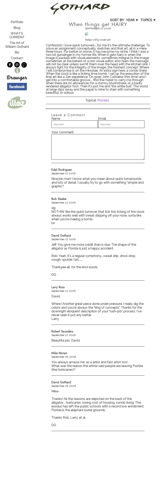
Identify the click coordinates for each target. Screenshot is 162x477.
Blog (16, 28)
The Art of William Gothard (17, 45)
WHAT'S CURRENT (16, 35)
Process (103, 100)
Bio (17, 52)
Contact (17, 58)
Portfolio (17, 22)
